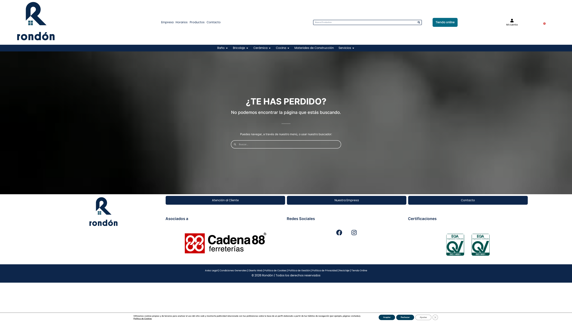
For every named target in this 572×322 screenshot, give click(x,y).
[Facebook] (339, 233)
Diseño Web (255, 270)
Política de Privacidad (324, 270)
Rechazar (405, 317)
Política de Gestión (299, 270)
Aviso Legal (211, 270)
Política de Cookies (275, 270)
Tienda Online (359, 270)
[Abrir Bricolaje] (247, 48)
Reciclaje (344, 270)
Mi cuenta (512, 24)
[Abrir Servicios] (353, 48)
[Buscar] (419, 22)
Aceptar (387, 317)
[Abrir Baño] (226, 48)
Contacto (214, 22)
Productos (197, 22)
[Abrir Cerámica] (269, 48)
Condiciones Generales (233, 270)
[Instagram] (354, 233)
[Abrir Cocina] (288, 48)
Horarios (182, 22)
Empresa (167, 22)
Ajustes (423, 317)
